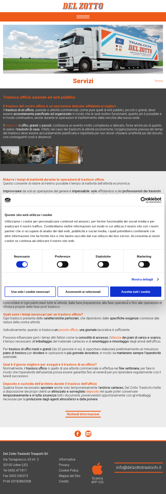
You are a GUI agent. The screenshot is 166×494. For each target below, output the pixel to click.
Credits (64, 481)
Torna (158, 80)
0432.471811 (17, 470)
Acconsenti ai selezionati (83, 291)
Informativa (67, 459)
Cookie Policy (69, 470)
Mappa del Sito (69, 476)
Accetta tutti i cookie (135, 291)
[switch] (62, 264)
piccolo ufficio (68, 330)
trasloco (11, 125)
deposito (92, 391)
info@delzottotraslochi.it (138, 467)
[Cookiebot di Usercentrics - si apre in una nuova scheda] (143, 200)
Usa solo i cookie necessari (30, 291)
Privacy (64, 465)
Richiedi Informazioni (83, 414)
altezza (116, 337)
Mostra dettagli (142, 279)
